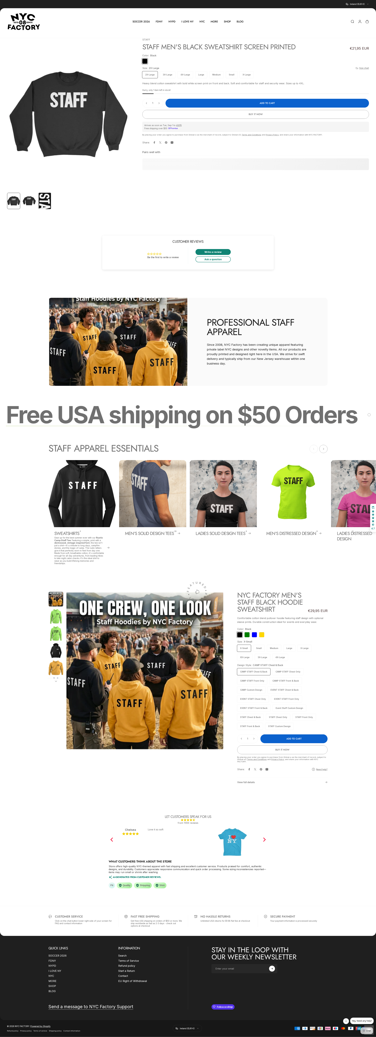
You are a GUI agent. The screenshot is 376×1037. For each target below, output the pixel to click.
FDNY (52, 960)
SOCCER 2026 (57, 955)
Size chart (364, 68)
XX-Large (245, 657)
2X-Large (150, 74)
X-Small (244, 648)
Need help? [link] (322, 769)
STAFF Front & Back (250, 726)
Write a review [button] (213, 252)
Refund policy (126, 965)
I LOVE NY (54, 970)
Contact (123, 975)
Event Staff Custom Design (289, 708)
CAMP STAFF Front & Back (285, 680)
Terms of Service (128, 960)
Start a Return (126, 970)
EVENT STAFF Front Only (286, 699)
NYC (51, 975)
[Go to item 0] (13, 201)
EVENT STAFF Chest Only (253, 699)
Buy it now (256, 114)
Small (231, 74)
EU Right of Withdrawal (132, 980)
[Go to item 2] (29, 201)
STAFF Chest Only (278, 717)
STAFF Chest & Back (250, 717)
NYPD (52, 965)
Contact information (71, 1031)
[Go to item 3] (44, 201)
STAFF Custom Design (279, 726)
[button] (112, 840)
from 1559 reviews (188, 822)
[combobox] (357, 4)
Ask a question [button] (213, 259)
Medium (216, 74)
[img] (188, 819)
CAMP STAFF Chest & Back (253, 671)
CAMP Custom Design (251, 689)
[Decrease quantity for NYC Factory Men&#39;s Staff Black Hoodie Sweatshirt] (240, 738)
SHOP (52, 986)
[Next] (121, 121)
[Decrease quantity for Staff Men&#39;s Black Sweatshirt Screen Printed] (145, 103)
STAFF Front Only (304, 717)
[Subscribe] (272, 969)
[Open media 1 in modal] (68, 114)
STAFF (146, 39)
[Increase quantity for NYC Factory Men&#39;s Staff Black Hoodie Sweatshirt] (254, 738)
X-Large (247, 74)
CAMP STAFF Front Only (252, 680)
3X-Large (167, 74)
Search (122, 955)
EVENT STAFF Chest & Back (285, 689)
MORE (52, 980)
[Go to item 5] (55, 667)
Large (201, 74)
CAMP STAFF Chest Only (288, 671)
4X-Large (185, 74)
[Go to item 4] (55, 650)
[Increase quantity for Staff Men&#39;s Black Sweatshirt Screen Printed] (159, 103)
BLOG (52, 991)
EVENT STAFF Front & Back (253, 708)
